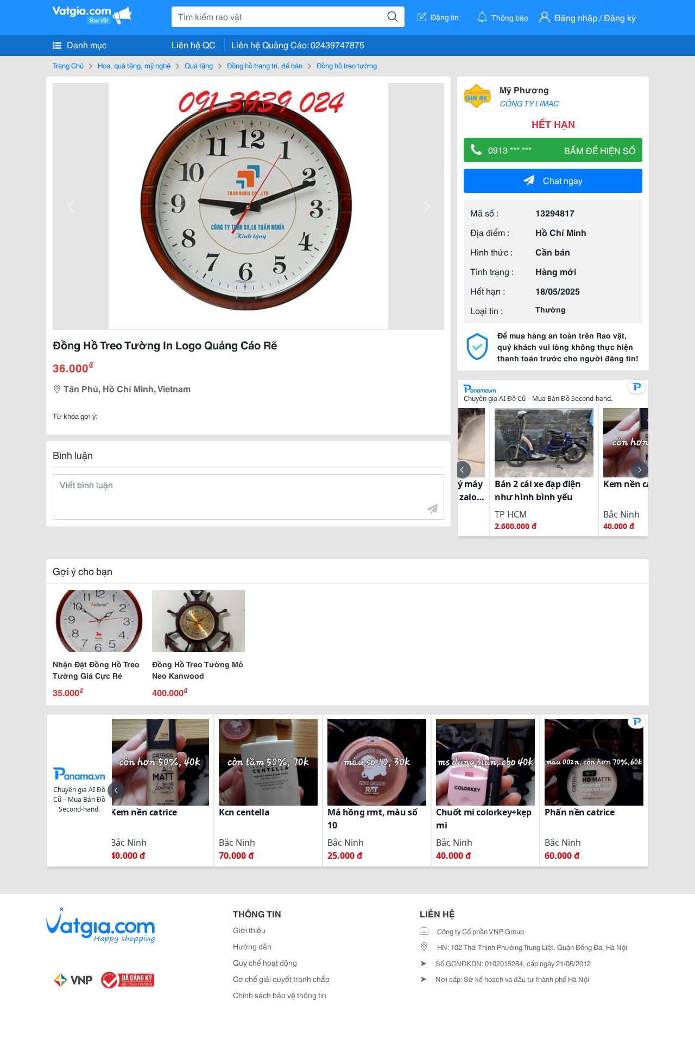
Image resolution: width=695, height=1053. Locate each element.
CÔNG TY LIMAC (529, 103)
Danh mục (85, 44)
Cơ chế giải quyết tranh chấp (281, 978)
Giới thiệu (249, 929)
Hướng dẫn (252, 946)
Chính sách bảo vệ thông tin (279, 995)
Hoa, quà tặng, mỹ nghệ (134, 65)
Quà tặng (199, 65)
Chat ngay (563, 180)
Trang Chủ (68, 65)
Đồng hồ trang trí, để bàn (264, 65)
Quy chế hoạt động (265, 962)
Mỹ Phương (524, 89)
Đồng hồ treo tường (347, 65)
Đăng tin (445, 16)
